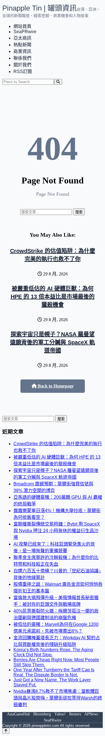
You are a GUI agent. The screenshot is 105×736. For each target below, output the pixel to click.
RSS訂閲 (22, 71)
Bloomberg (42, 714)
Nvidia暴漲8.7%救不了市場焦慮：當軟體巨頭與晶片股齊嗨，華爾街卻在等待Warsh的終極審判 (57, 698)
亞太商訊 (22, 38)
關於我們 (22, 64)
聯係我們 (22, 58)
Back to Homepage (55, 386)
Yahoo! (60, 714)
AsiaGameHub (18, 714)
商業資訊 (22, 51)
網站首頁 (22, 26)
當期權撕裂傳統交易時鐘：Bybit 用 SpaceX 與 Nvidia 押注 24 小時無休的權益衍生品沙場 (56, 531)
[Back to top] (6, 731)
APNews (91, 714)
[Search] (58, 82)
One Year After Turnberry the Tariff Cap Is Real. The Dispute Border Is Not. (53, 672)
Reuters (75, 714)
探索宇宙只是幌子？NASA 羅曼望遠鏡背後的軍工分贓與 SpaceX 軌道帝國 (52, 342)
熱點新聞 (22, 44)
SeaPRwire (24, 31)
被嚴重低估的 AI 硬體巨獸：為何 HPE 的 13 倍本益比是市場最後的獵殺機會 (53, 296)
